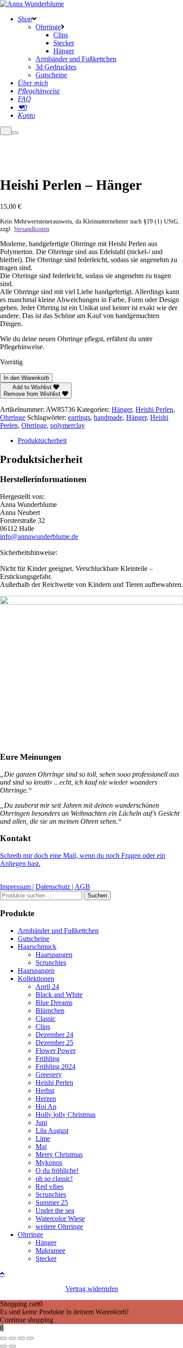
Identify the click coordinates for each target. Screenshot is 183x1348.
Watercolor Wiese (60, 1218)
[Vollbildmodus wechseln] (12, 1338)
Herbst (45, 1090)
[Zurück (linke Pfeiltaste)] (3, 1346)
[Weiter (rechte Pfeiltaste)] (12, 1346)
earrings (79, 417)
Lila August (52, 1130)
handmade (108, 417)
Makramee (50, 1250)
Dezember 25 (54, 1042)
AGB (82, 886)
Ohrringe (12, 417)
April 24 (47, 986)
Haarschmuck (37, 946)
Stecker (46, 1258)
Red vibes (50, 1186)
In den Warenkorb (26, 378)
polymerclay (67, 425)
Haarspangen (54, 954)
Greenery (49, 1074)
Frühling (48, 1058)
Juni (41, 1122)
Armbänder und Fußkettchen (58, 930)
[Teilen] (21, 1338)
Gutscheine (33, 938)
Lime (43, 1138)
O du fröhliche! (57, 1170)
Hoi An (46, 1106)
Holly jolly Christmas (65, 1114)
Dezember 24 (54, 1034)
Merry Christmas (59, 1154)
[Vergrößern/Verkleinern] (3, 1338)
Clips (43, 1026)
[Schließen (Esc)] (30, 1338)
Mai (41, 1146)
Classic (46, 1018)
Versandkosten (31, 228)
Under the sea (55, 1210)
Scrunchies (51, 962)
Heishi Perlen (154, 409)
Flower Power (56, 1050)
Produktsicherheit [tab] (42, 440)
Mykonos (49, 1162)
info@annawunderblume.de (39, 536)
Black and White (59, 994)
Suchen (97, 895)
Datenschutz (54, 886)
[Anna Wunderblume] (32, 4)
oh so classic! (54, 1178)
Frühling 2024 (56, 1066)
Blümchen (50, 1010)
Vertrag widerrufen (91, 1288)
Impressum (16, 886)
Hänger (121, 409)
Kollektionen (36, 978)
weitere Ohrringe (59, 1226)
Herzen (46, 1098)
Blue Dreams (54, 1002)
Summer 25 (52, 1202)
